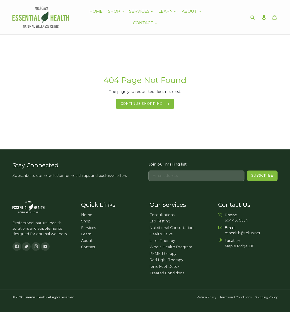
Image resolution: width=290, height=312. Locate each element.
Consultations (162, 215)
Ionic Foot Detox (164, 266)
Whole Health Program (171, 247)
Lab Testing (160, 221)
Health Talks (161, 234)
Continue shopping (142, 104)
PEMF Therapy (163, 253)
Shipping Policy (266, 297)
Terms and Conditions (235, 297)
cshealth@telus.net (243, 233)
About (190, 11)
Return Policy (206, 297)
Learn (166, 11)
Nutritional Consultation (171, 228)
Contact (144, 22)
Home (96, 11)
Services (140, 11)
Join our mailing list (167, 164)
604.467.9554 (236, 220)
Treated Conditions (167, 273)
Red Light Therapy (166, 260)
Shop (114, 11)
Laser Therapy (162, 241)
